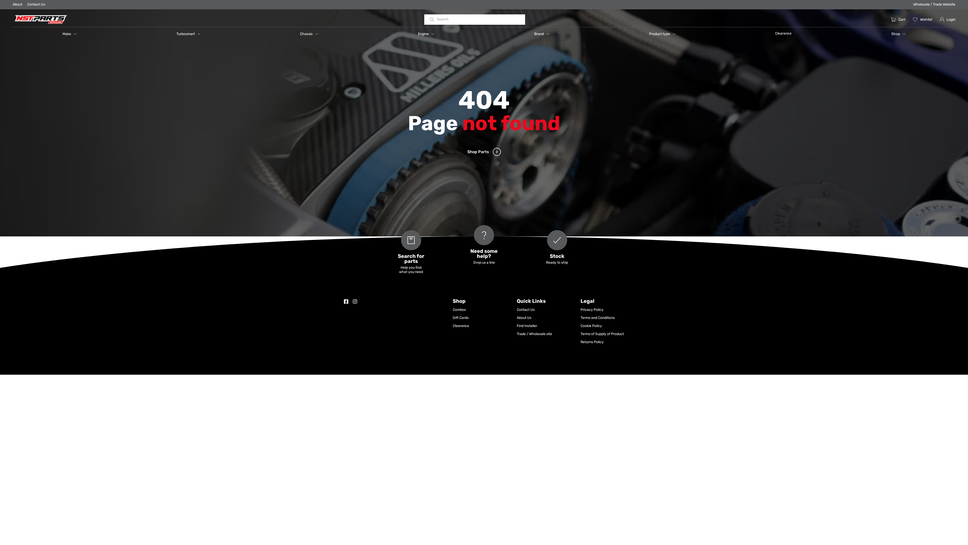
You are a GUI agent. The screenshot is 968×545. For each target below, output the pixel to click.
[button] (70, 34)
